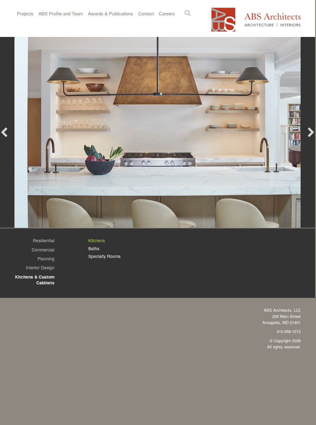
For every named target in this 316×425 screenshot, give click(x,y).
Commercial (43, 250)
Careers (167, 13)
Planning (46, 258)
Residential (43, 240)
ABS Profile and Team (60, 13)
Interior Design (40, 267)
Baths (93, 248)
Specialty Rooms (104, 256)
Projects (25, 13)
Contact (146, 13)
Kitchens (96, 240)
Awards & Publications (110, 13)
